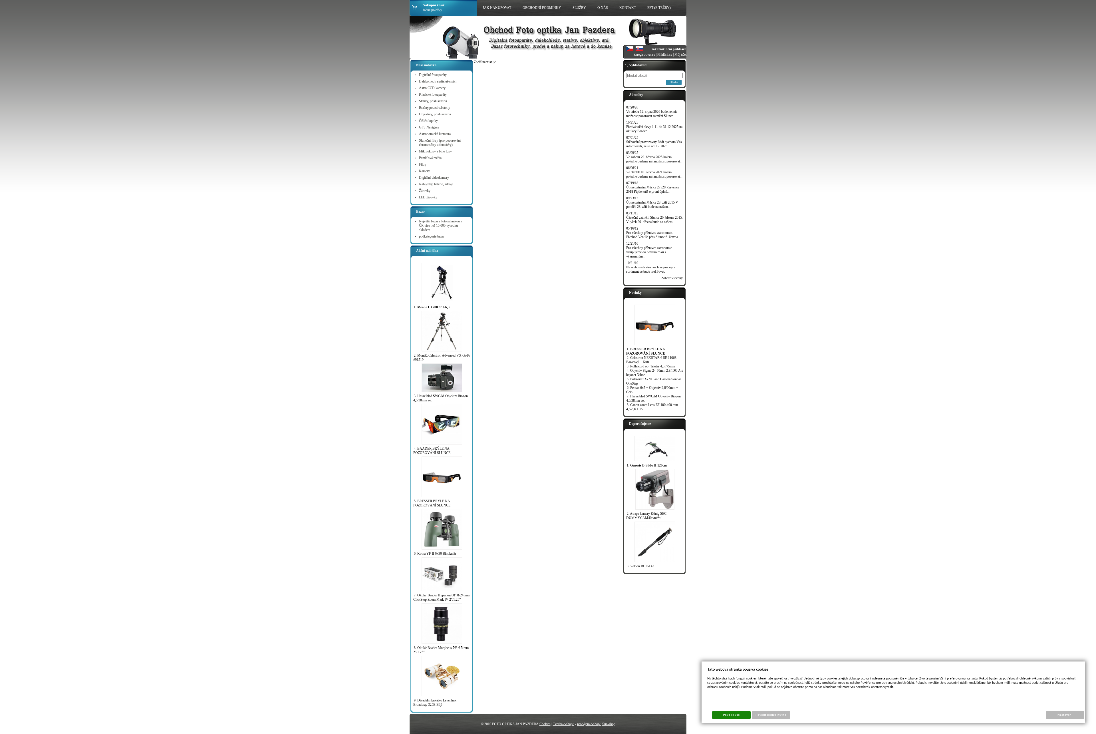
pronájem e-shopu (589, 724)
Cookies (545, 724)
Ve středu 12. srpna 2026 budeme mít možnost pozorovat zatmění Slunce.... (651, 114)
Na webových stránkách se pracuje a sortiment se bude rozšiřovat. (650, 269)
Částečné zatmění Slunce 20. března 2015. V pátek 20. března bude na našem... (654, 220)
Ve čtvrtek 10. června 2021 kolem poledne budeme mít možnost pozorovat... (654, 174)
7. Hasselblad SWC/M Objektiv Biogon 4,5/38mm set (653, 398)
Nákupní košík (434, 5)
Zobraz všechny (672, 278)
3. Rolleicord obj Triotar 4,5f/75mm (651, 366)
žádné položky (432, 10)
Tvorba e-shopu (563, 724)
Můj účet (680, 55)
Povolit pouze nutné (771, 714)
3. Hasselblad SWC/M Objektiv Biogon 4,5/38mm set (440, 398)
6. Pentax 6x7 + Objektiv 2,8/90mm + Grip (652, 390)
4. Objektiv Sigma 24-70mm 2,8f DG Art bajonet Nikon (654, 373)
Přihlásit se (664, 55)
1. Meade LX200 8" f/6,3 (432, 307)
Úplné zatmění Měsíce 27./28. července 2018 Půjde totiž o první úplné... (652, 189)
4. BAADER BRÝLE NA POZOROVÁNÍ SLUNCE (431, 451)
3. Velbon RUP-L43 (640, 566)
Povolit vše (731, 714)
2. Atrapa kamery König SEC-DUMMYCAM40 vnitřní (647, 516)
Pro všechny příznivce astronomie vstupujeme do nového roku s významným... (649, 252)
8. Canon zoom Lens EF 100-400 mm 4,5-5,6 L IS (652, 407)
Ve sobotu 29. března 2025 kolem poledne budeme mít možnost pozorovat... (654, 159)
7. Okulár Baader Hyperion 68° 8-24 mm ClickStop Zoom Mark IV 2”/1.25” (441, 597)
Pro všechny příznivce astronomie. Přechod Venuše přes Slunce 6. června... (653, 235)
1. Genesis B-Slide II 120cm (647, 465)
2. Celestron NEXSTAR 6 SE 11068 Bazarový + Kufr (651, 360)
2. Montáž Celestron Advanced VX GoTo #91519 (441, 357)
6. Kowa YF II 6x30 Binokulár (435, 554)
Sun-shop (608, 724)
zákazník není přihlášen (669, 49)
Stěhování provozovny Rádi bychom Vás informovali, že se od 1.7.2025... (654, 144)
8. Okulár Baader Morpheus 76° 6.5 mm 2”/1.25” (441, 650)
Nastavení (1065, 714)
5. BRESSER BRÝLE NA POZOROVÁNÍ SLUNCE (431, 503)
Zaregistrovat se (644, 55)
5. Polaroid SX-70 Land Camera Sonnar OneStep (653, 381)
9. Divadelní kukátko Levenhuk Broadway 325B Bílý (434, 702)
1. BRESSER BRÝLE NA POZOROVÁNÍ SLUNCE (645, 351)
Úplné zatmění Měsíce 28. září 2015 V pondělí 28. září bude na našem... (652, 204)
